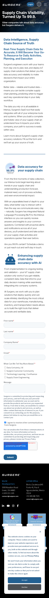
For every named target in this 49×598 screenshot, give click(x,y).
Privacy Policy (33, 556)
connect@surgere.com (10, 496)
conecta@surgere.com (34, 499)
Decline (24, 587)
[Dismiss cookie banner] (40, 531)
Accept (24, 580)
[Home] (12, 5)
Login (30, 4)
